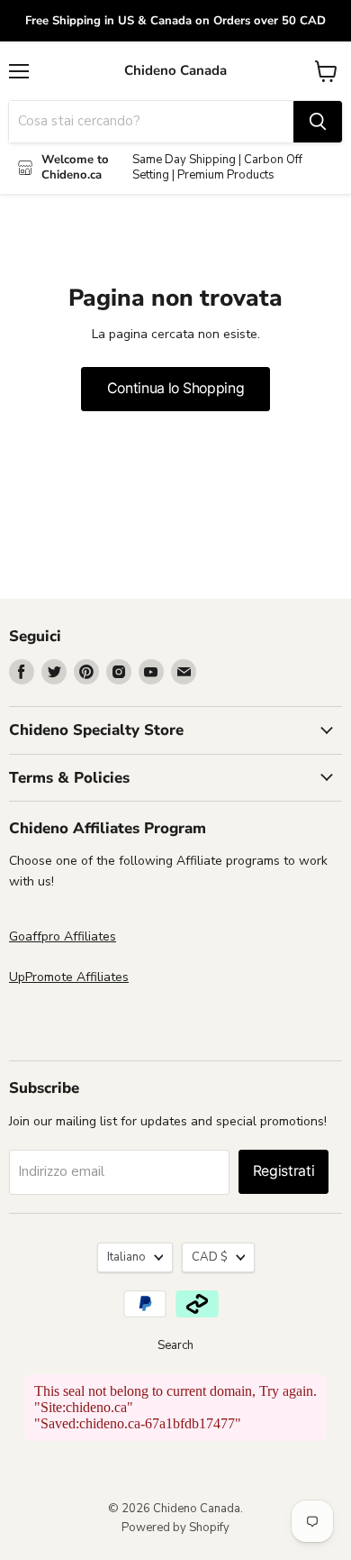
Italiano (126, 1257)
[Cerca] (317, 121)
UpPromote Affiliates (69, 977)
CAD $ (210, 1257)
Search (176, 1345)
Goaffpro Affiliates (62, 936)
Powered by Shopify (176, 1527)
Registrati (284, 1170)
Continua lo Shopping (176, 388)
